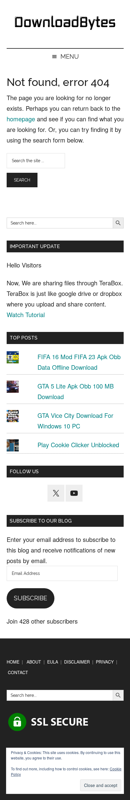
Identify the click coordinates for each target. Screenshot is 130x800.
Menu (69, 56)
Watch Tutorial (26, 314)
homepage (21, 118)
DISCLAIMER (77, 662)
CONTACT (18, 672)
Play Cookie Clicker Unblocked (78, 444)
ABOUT (34, 662)
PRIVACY (105, 662)
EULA (52, 662)
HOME (13, 662)
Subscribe (30, 598)
